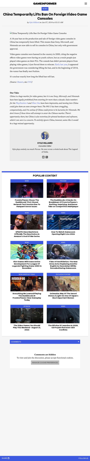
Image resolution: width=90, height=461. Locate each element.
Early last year (61, 65)
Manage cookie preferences (45, 362)
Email (43, 157)
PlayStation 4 (22, 103)
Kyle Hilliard (34, 22)
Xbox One (36, 103)
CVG (29, 82)
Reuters (20, 82)
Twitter (47, 157)
